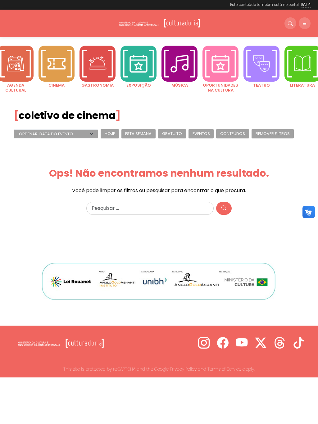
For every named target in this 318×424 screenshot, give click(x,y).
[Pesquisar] (224, 208)
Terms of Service (224, 369)
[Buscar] (290, 23)
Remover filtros (273, 134)
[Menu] (305, 23)
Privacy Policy (183, 369)
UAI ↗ (306, 4)
